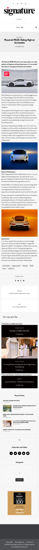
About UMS (9, 542)
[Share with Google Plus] (21, 280)
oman (4, 268)
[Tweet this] (18, 280)
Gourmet (19, 378)
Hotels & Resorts (19, 361)
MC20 (31, 266)
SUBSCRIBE (19, 19)
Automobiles (19, 37)
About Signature (19, 542)
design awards (16, 266)
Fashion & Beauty (19, 328)
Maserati (25, 266)
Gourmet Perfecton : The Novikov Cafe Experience (19, 382)
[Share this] (15, 280)
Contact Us (30, 542)
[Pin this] (23, 280)
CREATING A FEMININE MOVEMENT (19, 331)
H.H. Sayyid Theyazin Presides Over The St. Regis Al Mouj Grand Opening (19, 365)
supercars (11, 268)
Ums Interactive (23, 547)
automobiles (6, 266)
